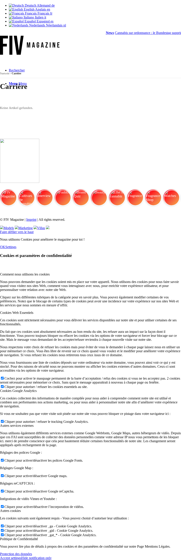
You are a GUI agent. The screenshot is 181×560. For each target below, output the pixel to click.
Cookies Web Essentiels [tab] (16, 313)
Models (9, 228)
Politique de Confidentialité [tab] (19, 539)
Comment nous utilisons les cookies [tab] (25, 274)
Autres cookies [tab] (10, 511)
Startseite (4, 73)
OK (2, 247)
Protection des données (16, 554)
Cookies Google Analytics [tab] (18, 391)
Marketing (25, 228)
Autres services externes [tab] (17, 425)
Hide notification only (36, 558)
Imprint (31, 219)
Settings (10, 247)
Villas (41, 228)
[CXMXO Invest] (47, 228)
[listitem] (8, 199)
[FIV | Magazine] (30, 53)
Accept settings (10, 558)
